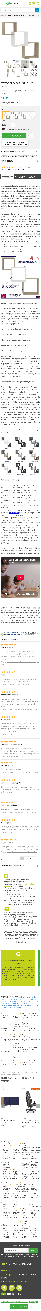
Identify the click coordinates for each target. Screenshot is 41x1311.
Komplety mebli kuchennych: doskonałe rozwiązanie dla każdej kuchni (17, 1151)
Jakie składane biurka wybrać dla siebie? (16, 1173)
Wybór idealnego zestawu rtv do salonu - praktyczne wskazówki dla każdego (26, 1151)
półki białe (5, 999)
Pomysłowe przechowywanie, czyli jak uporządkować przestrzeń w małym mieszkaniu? (19, 1190)
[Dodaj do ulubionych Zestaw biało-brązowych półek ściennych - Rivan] (30, 135)
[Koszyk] (37, 3)
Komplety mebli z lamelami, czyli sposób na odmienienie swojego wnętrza (26, 1171)
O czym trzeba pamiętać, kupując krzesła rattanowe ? (34, 1232)
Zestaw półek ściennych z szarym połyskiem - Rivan (22, 709)
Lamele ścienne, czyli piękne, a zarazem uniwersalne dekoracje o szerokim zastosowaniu (27, 1230)
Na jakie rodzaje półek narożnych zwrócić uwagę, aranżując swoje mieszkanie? (7, 1190)
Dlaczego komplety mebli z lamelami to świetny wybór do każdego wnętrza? (6, 1150)
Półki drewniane (35, 1029)
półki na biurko (18, 1003)
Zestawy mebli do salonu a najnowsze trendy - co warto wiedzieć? (7, 1231)
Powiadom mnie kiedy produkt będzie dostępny (15, 143)
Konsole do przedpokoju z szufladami (26, 1026)
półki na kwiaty (6, 1003)
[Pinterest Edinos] (19, 1288)
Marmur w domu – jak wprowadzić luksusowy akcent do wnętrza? (17, 1231)
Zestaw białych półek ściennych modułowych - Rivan (22, 772)
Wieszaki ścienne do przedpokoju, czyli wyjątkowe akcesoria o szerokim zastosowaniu (8, 1170)
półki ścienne (14, 513)
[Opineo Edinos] (11, 1293)
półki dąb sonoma (16, 999)
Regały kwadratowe (26, 1063)
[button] (19, 1306)
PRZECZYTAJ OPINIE (7, 169)
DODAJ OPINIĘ (19, 169)
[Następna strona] (34, 858)
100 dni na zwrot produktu (13, 151)
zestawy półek (6, 1005)
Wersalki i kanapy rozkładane (26, 1051)
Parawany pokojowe (7, 1052)
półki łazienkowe (7, 1001)
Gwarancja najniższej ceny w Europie (18, 156)
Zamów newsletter (20, 1245)
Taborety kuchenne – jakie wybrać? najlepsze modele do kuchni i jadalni (25, 1190)
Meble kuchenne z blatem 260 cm (25, 1016)
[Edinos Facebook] (4, 1288)
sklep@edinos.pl (18, 1281)
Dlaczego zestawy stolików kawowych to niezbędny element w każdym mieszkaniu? (35, 1170)
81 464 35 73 (12, 1274)
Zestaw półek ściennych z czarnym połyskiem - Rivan (22, 795)
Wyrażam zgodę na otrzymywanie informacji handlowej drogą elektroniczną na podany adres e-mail (21, 1256)
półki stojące (34, 997)
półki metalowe (20, 1001)
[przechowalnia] (33, 3)
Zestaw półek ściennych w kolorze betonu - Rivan (21, 734)
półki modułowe (33, 1001)
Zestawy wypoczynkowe (9, 1039)
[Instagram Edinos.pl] (12, 1288)
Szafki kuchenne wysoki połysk (16, 1037)
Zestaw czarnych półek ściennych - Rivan (19, 684)
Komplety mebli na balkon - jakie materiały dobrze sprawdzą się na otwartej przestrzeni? (17, 1209)
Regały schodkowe (35, 1039)
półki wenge (17, 1005)
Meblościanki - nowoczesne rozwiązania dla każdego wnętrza (36, 1152)
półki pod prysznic (31, 1003)
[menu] (30, 3)
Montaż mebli (7, 161)
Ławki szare (5, 1029)
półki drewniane (30, 999)
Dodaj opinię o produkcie (13, 866)
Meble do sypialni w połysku (15, 1060)
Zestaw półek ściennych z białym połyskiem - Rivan (22, 812)
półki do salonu (28, 1005)
